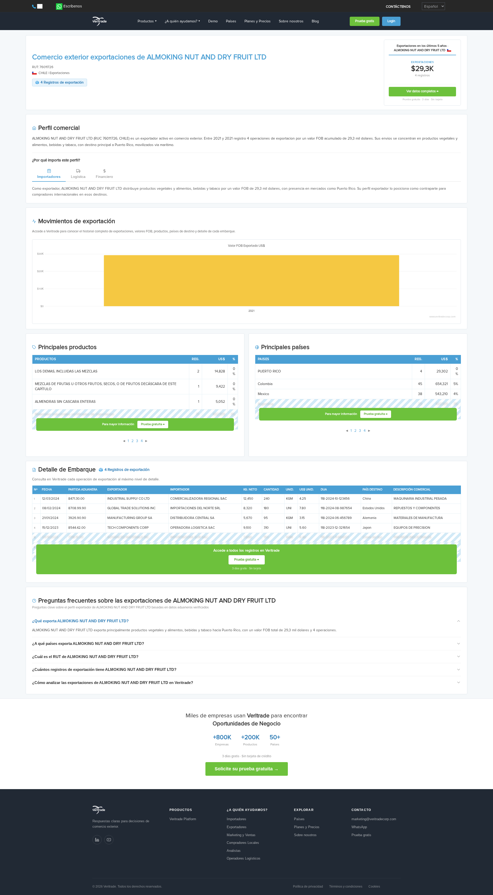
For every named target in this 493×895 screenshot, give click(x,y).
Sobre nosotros (291, 21)
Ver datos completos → (422, 91)
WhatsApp (359, 827)
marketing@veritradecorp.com (374, 819)
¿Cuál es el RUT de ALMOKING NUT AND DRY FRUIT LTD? (85, 656)
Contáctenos (398, 6)
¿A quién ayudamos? (182, 21)
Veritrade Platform (182, 819)
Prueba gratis (364, 21)
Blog (315, 21)
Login (391, 21)
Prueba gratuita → (153, 424)
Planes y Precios (257, 21)
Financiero (104, 177)
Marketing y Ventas (241, 835)
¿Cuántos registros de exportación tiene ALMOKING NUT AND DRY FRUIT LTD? (104, 669)
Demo (213, 21)
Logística (78, 177)
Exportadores (236, 827)
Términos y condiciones (345, 886)
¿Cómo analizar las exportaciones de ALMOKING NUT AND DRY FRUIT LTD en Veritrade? (112, 682)
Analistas (234, 851)
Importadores (49, 177)
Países (231, 21)
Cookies (374, 886)
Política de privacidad (308, 886)
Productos (147, 21)
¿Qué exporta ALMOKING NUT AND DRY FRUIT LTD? (80, 621)
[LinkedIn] (97, 839)
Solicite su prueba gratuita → (247, 768)
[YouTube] (108, 839)
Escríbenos (72, 6)
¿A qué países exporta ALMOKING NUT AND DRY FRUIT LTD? (88, 643)
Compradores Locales (243, 843)
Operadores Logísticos (243, 858)
